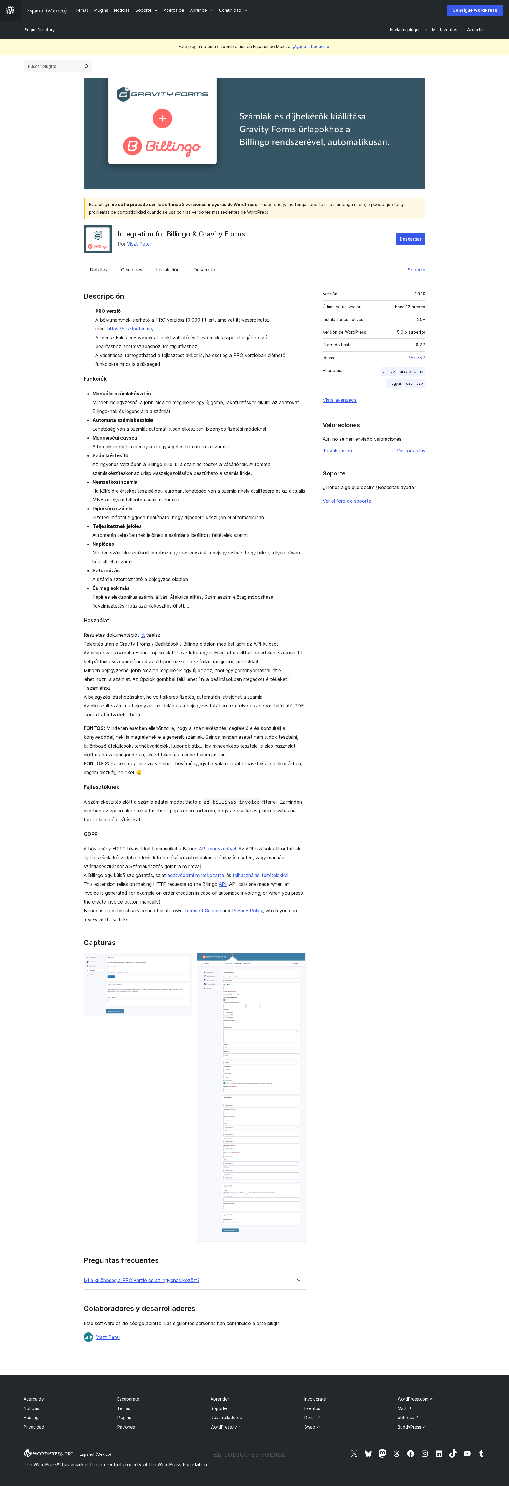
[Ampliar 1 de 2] (184, 961)
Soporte (416, 270)
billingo (388, 371)
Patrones (126, 1426)
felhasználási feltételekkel (260, 875)
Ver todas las (411, 451)
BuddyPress (412, 1426)
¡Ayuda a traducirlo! (311, 46)
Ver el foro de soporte (347, 501)
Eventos (312, 1408)
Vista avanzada (340, 400)
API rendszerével (217, 849)
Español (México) (95, 1454)
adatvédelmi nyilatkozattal (196, 875)
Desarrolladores (226, 1417)
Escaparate (128, 1398)
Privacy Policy (247, 911)
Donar (312, 1417)
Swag (312, 1426)
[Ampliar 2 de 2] (298, 961)
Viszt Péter (139, 244)
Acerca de (34, 1398)
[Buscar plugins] (86, 66)
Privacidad (34, 1426)
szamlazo (414, 383)
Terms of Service (202, 911)
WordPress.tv (226, 1426)
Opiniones (131, 270)
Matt (405, 1408)
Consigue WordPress (475, 10)
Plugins (124, 1417)
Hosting (31, 1417)
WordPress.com (415, 1398)
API (223, 884)
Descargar (411, 238)
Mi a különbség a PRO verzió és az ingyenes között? (141, 1280)
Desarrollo (204, 270)
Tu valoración (337, 451)
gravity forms (411, 371)
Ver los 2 (417, 358)
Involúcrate (315, 1398)
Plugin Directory (39, 29)
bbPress (408, 1417)
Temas (123, 1408)
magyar (394, 383)
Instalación (168, 270)
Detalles (98, 270)
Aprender (220, 1398)
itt (143, 635)
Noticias (31, 1408)
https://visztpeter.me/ (130, 329)
